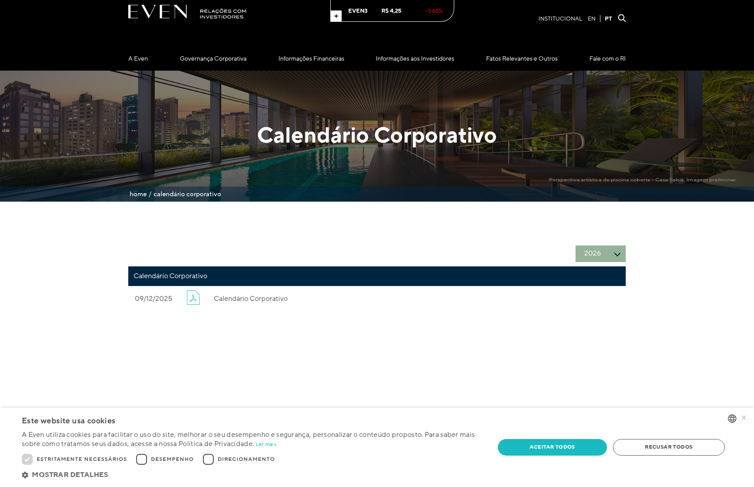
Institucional (560, 18)
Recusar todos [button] (668, 447)
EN (592, 18)
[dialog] (377, 447)
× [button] (744, 418)
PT (608, 18)
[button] (251, 475)
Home (138, 194)
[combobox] (732, 418)
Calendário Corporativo (251, 298)
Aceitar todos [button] (552, 447)
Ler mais (266, 444)
